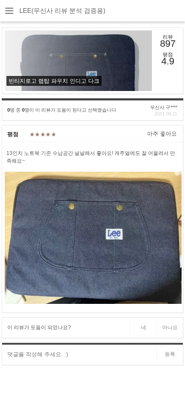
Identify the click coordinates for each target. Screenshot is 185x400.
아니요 (170, 327)
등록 (170, 354)
